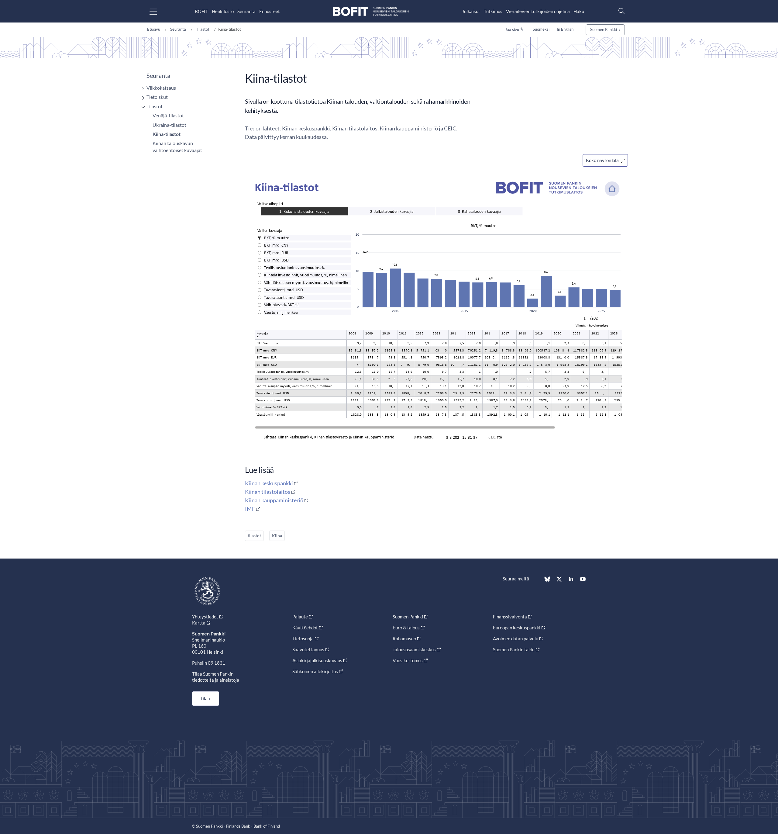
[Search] (620, 11)
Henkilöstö (223, 11)
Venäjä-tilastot (168, 115)
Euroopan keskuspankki (516, 627)
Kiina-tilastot (167, 134)
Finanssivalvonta (510, 616)
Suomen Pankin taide (514, 649)
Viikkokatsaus (161, 88)
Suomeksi (541, 29)
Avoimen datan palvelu (515, 638)
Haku (578, 11)
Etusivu (153, 29)
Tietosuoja (303, 638)
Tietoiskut (157, 97)
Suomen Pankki (603, 29)
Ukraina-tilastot (169, 125)
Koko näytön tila (603, 160)
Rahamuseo (404, 638)
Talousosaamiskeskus (414, 649)
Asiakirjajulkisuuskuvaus (317, 660)
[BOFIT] (371, 11)
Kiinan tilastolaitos (267, 491)
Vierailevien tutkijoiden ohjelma (538, 11)
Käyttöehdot (305, 627)
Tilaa (205, 698)
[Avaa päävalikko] (158, 11)
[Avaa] (141, 88)
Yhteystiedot (205, 616)
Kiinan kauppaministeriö (274, 500)
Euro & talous (406, 627)
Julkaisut (471, 11)
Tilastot (202, 29)
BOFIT (201, 11)
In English (565, 29)
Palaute (300, 616)
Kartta (198, 622)
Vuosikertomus (408, 660)
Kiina (277, 535)
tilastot (254, 535)
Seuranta (246, 11)
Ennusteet (269, 11)
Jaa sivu (512, 29)
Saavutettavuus (308, 649)
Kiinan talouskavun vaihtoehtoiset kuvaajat (177, 146)
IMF (250, 508)
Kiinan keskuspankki (269, 483)
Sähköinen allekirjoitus (315, 671)
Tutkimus (493, 11)
